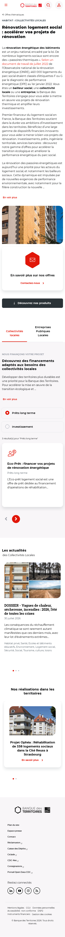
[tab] (13, 670)
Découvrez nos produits (34, 303)
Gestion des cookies (42, 914)
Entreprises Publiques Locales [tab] (43, 331)
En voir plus (10, 197)
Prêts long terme (23, 413)
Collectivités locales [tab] (14, 333)
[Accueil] (31, 5)
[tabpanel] (32, 502)
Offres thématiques (14, 14)
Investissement (22, 427)
